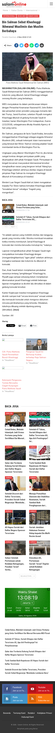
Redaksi (31, 713)
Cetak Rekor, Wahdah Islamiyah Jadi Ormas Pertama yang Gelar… (32, 206)
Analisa (9, 413)
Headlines (21, 16)
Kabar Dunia (33, 16)
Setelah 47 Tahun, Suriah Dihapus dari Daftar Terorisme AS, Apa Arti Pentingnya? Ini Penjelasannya (24, 642)
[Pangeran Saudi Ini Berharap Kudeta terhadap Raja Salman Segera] (36, 344)
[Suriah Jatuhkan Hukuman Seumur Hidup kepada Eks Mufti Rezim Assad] (39, 517)
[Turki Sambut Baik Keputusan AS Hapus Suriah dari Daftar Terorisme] (39, 453)
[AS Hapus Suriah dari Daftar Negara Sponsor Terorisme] (15, 517)
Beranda (7, 713)
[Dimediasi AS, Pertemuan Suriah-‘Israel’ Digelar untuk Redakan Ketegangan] (39, 548)
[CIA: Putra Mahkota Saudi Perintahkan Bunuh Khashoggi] (12, 344)
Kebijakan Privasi (44, 713)
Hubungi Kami (27, 717)
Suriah (33, 413)
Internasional (9, 16)
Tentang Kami (19, 713)
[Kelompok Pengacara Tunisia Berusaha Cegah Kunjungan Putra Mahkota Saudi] (12, 373)
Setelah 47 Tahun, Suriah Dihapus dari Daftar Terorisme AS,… (33, 218)
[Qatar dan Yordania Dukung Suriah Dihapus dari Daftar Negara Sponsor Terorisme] (15, 453)
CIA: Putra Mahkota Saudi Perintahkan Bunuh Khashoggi (11, 354)
